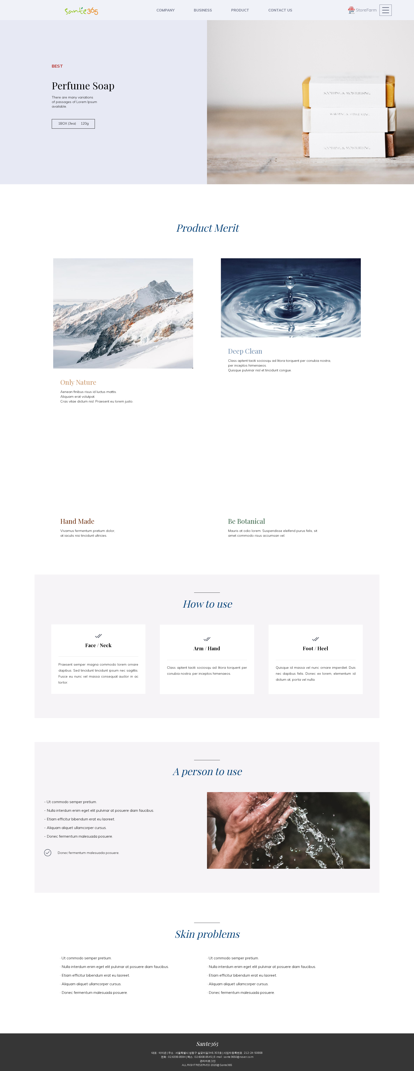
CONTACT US (280, 10)
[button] (208, 1060)
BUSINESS (203, 10)
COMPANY (165, 10)
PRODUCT (240, 10)
